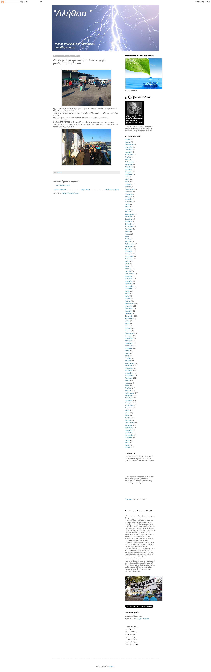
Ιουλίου (127, 177)
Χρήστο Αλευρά (142, 619)
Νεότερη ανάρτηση (60, 190)
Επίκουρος (128, 499)
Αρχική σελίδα (85, 190)
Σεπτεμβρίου (129, 154)
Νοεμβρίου (128, 152)
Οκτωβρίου (128, 172)
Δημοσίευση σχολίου (63, 185)
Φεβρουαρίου (129, 144)
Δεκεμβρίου (129, 149)
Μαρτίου (128, 142)
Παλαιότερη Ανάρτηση (112, 190)
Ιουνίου (127, 179)
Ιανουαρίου (128, 147)
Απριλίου (128, 139)
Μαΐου (127, 182)
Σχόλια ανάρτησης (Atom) (70, 193)
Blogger (111, 666)
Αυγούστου (128, 174)
